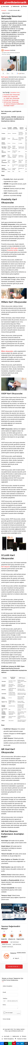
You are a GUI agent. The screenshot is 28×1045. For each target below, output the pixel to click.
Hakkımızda (16, 6)
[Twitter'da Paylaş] (6, 1043)
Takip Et (17, 958)
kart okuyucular (14, 942)
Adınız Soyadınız (7, 986)
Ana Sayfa (6, 6)
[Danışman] (6, 956)
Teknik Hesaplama (8, 1038)
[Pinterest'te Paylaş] (14, 1043)
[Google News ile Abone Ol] (20, 73)
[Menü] (2, 2)
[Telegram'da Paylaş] (22, 1043)
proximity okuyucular (7, 946)
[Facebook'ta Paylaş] (2, 1043)
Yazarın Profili (21, 952)
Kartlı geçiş (4, 77)
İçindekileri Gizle (15, 92)
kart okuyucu (5, 566)
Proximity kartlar (12, 250)
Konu (4, 1004)
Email (4, 992)
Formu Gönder (6, 1019)
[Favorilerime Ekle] (3, 73)
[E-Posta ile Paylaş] (26, 1043)
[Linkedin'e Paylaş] (18, 1043)
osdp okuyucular (17, 944)
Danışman (7, 50)
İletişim (25, 6)
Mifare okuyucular (6, 944)
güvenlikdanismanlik (15, 2)
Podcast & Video (21, 1038)
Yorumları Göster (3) (13, 966)
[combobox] (4, 1000)
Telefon (5, 998)
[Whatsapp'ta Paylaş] (10, 1043)
